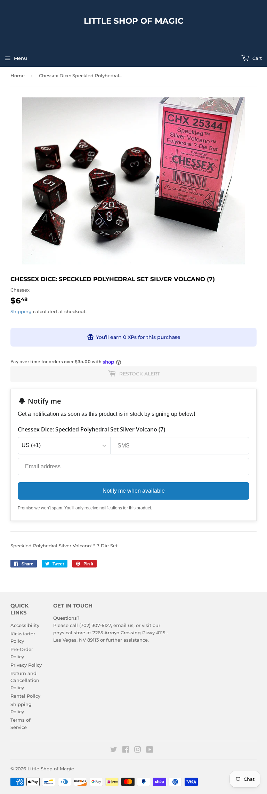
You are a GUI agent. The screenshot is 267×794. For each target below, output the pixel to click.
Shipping (21, 311)
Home (17, 75)
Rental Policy (25, 696)
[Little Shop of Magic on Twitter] (113, 750)
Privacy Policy (26, 665)
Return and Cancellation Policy (24, 680)
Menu (20, 58)
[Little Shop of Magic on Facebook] (125, 750)
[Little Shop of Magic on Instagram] (137, 750)
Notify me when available (134, 491)
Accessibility (24, 625)
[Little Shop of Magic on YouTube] (149, 750)
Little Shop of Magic (134, 21)
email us (123, 625)
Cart (256, 58)
